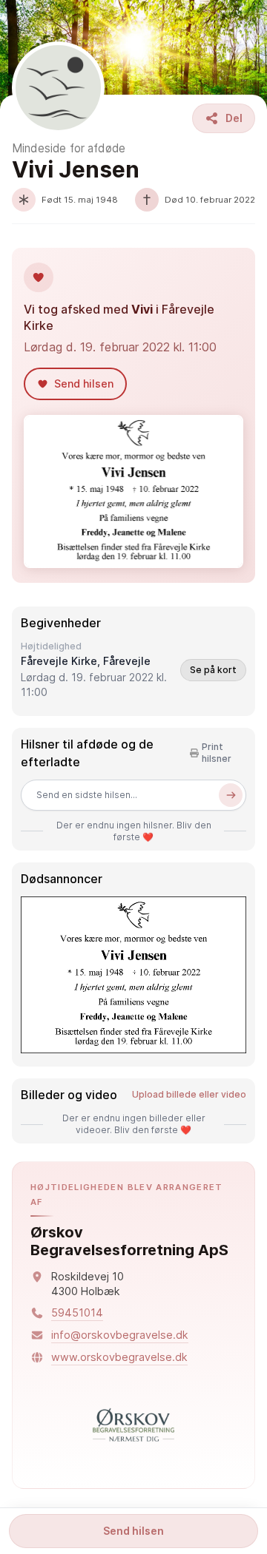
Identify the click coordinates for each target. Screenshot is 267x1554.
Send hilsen (133, 1530)
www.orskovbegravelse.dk (119, 1357)
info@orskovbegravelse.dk (119, 1334)
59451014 (77, 1312)
